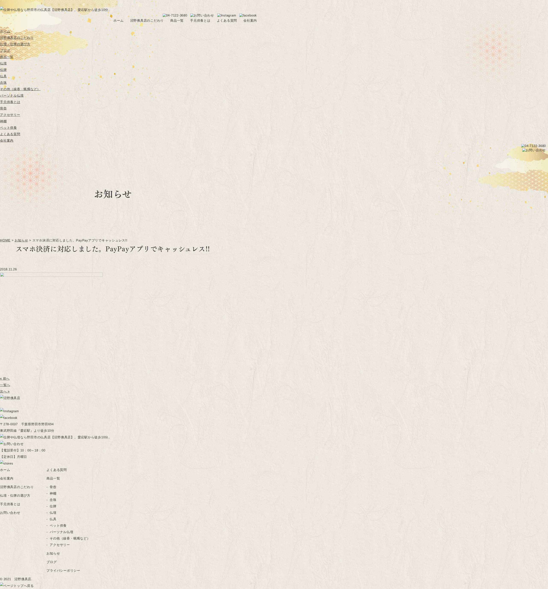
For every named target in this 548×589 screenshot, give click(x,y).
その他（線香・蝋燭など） (20, 89)
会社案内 (250, 20)
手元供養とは (200, 20)
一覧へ (5, 385)
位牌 (3, 70)
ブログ (5, 50)
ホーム (118, 20)
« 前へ (5, 378)
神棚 (3, 121)
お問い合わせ (10, 512)
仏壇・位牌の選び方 (15, 44)
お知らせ (53, 553)
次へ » (5, 391)
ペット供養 (8, 127)
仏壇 (3, 63)
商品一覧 (177, 20)
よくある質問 (227, 20)
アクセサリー (10, 115)
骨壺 (3, 108)
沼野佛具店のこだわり (147, 20)
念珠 (3, 82)
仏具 (3, 76)
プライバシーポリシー (63, 570)
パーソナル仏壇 (12, 95)
